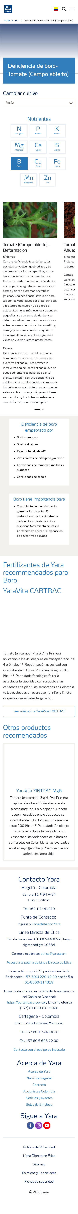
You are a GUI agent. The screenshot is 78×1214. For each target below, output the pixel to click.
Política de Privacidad (39, 1147)
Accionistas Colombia (39, 1091)
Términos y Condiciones (39, 1173)
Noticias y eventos (39, 1098)
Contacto (39, 1085)
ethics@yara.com (53, 954)
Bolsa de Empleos (39, 1104)
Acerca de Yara (39, 1071)
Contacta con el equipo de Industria (39, 1049)
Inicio (7, 21)
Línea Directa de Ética (39, 1156)
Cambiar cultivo (20, 93)
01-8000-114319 (39, 982)
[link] (19, 131)
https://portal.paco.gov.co (26, 1002)
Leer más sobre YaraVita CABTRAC (39, 711)
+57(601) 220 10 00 (40, 977)
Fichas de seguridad (39, 1181)
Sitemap (39, 1164)
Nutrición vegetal (39, 1078)
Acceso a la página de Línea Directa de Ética (39, 962)
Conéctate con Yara (46, 924)
